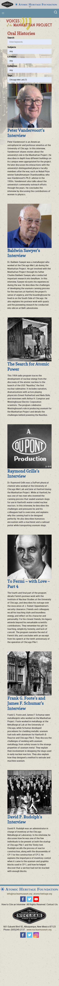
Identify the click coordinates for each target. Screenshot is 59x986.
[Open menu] (3, 13)
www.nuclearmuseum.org (39, 929)
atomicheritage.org (42, 893)
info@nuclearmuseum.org (19, 893)
